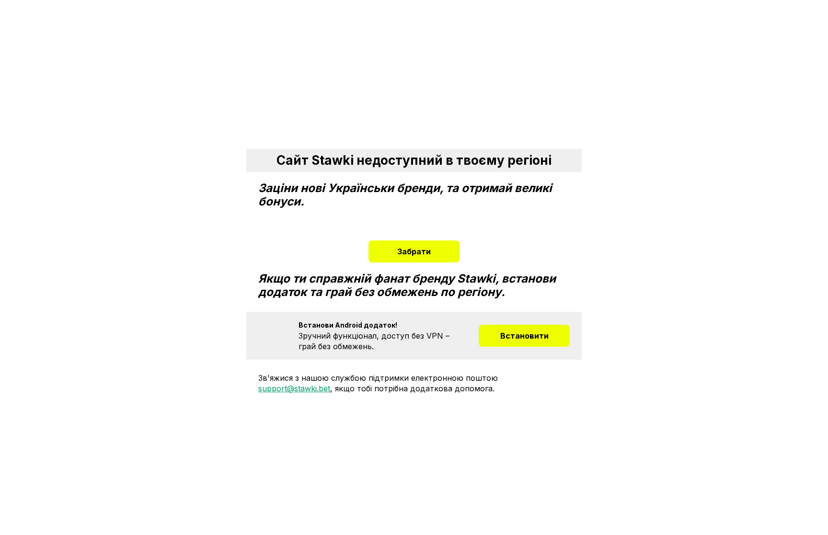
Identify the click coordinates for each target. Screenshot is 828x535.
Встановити (524, 336)
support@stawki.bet (294, 388)
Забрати (414, 251)
